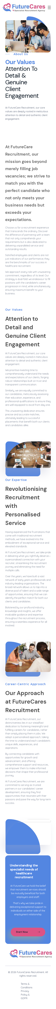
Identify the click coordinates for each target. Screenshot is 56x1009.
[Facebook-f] (25, 962)
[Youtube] (41, 962)
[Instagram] (9, 962)
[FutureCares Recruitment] (24, 7)
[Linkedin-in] (17, 962)
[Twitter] (33, 962)
